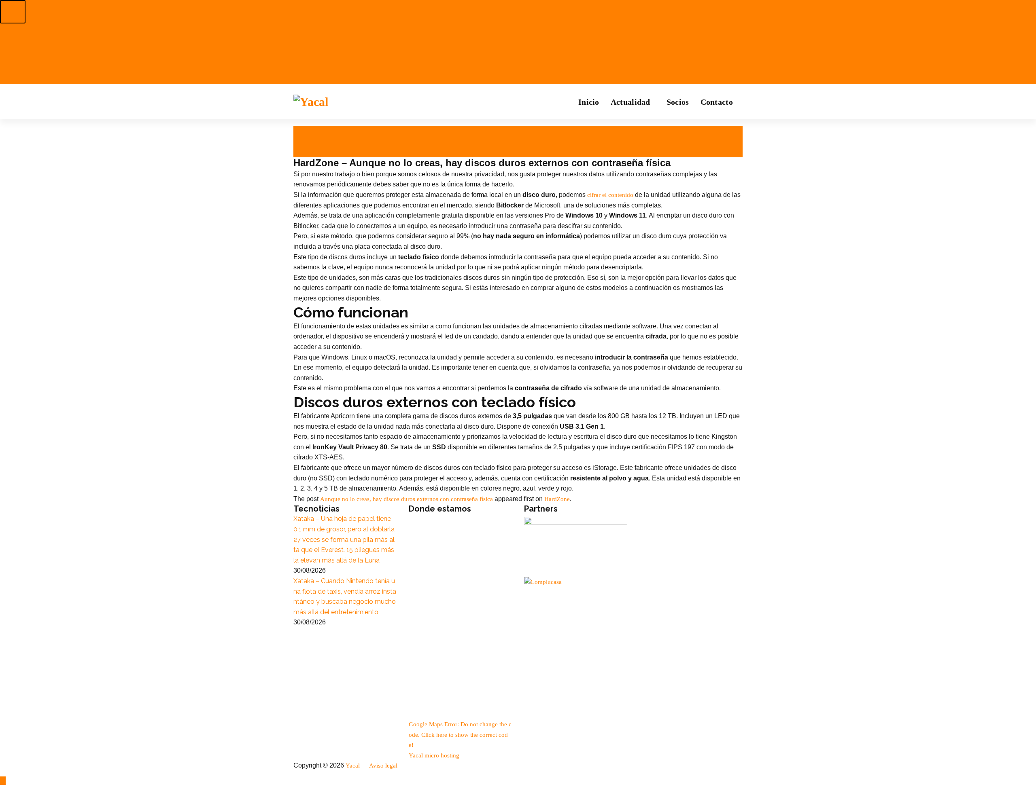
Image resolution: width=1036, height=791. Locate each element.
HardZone (557, 499)
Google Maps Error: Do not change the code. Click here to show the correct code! (460, 734)
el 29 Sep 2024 (313, 131)
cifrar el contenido (610, 195)
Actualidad (630, 101)
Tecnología (309, 152)
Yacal (353, 765)
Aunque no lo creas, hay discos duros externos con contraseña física (406, 499)
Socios (678, 101)
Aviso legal (384, 765)
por (301, 142)
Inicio (588, 101)
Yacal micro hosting (434, 755)
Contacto (717, 101)
